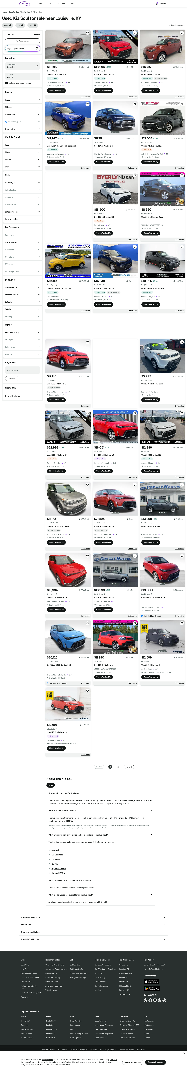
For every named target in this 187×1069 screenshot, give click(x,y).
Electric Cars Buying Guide (31, 993)
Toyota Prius (25, 1025)
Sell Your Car (75, 965)
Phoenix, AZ (123, 977)
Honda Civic (50, 1025)
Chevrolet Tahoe (126, 1033)
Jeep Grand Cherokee (104, 1025)
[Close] (184, 1053)
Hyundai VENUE (59, 868)
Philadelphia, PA (125, 986)
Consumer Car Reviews (54, 965)
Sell (49, 4)
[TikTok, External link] (145, 1000)
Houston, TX (124, 969)
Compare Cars (51, 973)
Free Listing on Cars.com (80, 973)
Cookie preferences (132, 1062)
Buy (40, 4)
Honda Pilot (50, 1033)
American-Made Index (54, 986)
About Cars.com (48, 1050)
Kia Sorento (149, 1025)
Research (61, 4)
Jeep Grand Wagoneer (104, 1033)
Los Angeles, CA (125, 973)
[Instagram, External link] (159, 1000)
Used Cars (25, 965)
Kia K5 (147, 1033)
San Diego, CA (124, 994)
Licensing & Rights (107, 1050)
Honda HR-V (50, 1038)
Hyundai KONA (58, 873)
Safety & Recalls (51, 982)
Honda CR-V (50, 1021)
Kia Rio (55, 864)
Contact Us (62, 1050)
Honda (48, 1017)
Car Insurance (100, 982)
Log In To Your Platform (153, 969)
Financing (24, 997)
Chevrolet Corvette (127, 1021)
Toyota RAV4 (25, 1021)
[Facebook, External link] (150, 1000)
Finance (74, 4)
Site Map (98, 990)
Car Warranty (100, 977)
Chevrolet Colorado (127, 1038)
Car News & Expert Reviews (56, 969)
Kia (35, 12)
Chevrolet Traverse (127, 1029)
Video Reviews (51, 990)
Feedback (141, 1050)
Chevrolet (124, 1017)
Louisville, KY (26, 12)
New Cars (24, 969)
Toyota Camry (26, 1033)
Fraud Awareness (127, 1050)
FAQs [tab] (50, 785)
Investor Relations (78, 1050)
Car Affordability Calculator (105, 969)
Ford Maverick (75, 1021)
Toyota (23, 1017)
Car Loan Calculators (103, 965)
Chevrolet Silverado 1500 (129, 1025)
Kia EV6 (147, 1038)
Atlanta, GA (123, 982)
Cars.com (113, 1060)
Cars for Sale (14, 12)
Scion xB (56, 850)
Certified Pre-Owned (29, 973)
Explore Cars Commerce (153, 965)
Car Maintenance (101, 986)
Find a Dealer (26, 982)
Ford (72, 1017)
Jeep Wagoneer (101, 1029)
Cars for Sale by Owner (30, 977)
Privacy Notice (47, 1060)
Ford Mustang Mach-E (79, 1033)
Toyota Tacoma (27, 1029)
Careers (93, 1050)
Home (4, 12)
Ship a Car (99, 973)
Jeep (97, 1017)
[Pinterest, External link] (164, 1000)
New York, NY (124, 990)
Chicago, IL (123, 965)
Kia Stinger (149, 1029)
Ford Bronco (75, 1025)
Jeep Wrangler (100, 1021)
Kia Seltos (56, 859)
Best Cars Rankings (53, 977)
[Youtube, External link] (155, 1000)
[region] (93, 1060)
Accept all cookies (155, 1062)
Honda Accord (51, 1029)
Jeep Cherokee (101, 1038)
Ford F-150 (74, 1029)
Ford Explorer (75, 1038)
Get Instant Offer (76, 969)
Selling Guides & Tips (78, 977)
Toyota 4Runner (27, 1038)
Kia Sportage (57, 854)
